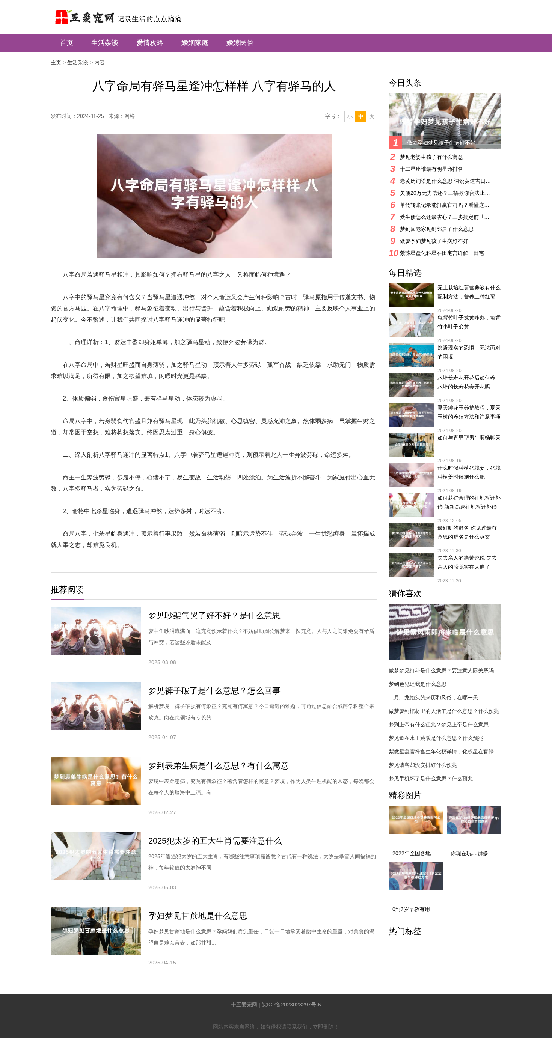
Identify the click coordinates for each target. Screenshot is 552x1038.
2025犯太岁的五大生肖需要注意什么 (215, 840)
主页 (56, 62)
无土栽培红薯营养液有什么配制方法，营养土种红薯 (469, 292)
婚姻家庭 (194, 43)
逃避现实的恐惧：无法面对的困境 (469, 352)
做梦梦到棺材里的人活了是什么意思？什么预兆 (444, 711)
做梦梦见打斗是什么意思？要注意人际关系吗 (441, 670)
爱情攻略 (149, 43)
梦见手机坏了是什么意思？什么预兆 (431, 779)
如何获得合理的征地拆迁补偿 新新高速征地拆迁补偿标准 (469, 503)
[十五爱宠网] (128, 13)
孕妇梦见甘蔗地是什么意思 (197, 915)
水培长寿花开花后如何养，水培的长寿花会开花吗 (469, 382)
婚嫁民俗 (239, 43)
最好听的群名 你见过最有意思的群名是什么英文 (467, 532)
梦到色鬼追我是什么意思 (417, 684)
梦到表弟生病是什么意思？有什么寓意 (218, 765)
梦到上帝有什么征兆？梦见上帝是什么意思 (439, 725)
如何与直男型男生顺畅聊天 (469, 438)
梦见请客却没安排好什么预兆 (423, 765)
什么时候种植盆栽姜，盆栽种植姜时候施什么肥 (469, 472)
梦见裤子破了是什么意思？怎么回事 (214, 690)
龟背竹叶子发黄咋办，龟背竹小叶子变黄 (469, 322)
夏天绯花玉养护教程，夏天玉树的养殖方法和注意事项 (469, 412)
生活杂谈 (104, 43)
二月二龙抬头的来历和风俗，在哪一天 (433, 698)
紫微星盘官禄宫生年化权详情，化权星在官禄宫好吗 (445, 752)
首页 (66, 43)
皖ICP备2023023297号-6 (291, 1005)
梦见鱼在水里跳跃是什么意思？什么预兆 (436, 738)
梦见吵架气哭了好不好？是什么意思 (214, 615)
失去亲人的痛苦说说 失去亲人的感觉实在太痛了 (467, 562)
